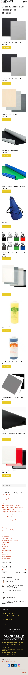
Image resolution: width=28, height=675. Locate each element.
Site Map (24, 672)
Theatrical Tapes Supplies (8, 521)
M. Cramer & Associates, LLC (9, 661)
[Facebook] (9, 665)
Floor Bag (4, 222)
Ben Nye (4, 532)
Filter (4, 572)
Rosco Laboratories (6, 556)
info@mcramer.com (9, 624)
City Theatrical (5, 536)
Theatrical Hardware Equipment (9, 515)
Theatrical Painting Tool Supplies (10, 519)
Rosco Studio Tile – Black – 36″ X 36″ (12, 397)
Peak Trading (5, 554)
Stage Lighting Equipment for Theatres (11, 505)
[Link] (24, 2)
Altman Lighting (5, 528)
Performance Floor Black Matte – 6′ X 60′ (13, 290)
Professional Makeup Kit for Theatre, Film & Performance (12, 649)
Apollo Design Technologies (8, 530)
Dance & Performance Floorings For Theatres (14, 493)
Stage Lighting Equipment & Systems (11, 647)
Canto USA (4, 534)
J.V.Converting (5, 546)
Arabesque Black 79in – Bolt (9, 114)
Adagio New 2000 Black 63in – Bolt (11, 42)
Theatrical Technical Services (9, 652)
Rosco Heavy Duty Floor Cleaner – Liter (13, 361)
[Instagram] (19, 665)
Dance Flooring (6, 497)
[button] (20, 2)
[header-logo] (7, 2)
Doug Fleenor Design (7, 538)
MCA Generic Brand (6, 550)
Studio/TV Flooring (7, 501)
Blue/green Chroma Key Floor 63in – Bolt (13, 186)
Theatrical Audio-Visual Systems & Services (12, 642)
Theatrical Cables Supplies (8, 509)
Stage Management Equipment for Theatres (12, 507)
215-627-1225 (7, 620)
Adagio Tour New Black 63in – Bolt (11, 78)
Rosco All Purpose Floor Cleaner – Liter (13, 326)
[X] (12, 665)
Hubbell (4, 544)
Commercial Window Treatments (10, 654)
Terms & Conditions (21, 669)
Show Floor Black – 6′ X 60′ (9, 470)
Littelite (3, 548)
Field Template (5, 542)
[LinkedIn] (15, 665)
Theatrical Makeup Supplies (8, 517)
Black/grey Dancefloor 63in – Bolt (11, 150)
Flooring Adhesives (7, 499)
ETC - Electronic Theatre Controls (10, 540)
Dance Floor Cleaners (8, 495)
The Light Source (6, 558)
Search (24, 485)
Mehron (4, 552)
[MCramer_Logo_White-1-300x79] (14, 637)
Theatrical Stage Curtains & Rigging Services (12, 644)
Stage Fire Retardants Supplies (9, 503)
